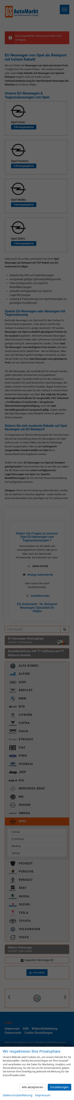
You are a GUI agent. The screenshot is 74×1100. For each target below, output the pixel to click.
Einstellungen (59, 1087)
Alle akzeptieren (32, 1087)
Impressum (42, 1095)
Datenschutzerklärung (17, 1095)
